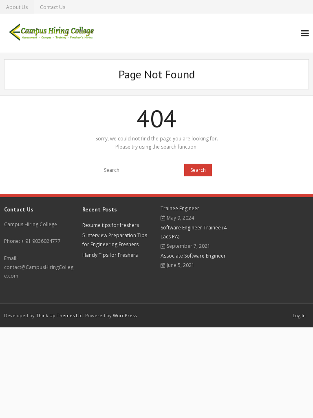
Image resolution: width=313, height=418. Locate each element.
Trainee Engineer (180, 208)
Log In (299, 315)
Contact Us (52, 7)
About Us (17, 7)
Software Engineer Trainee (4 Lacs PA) (194, 232)
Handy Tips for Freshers (110, 254)
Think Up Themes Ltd (59, 315)
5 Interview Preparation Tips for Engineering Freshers (114, 240)
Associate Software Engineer (193, 255)
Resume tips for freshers (110, 225)
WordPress (125, 315)
